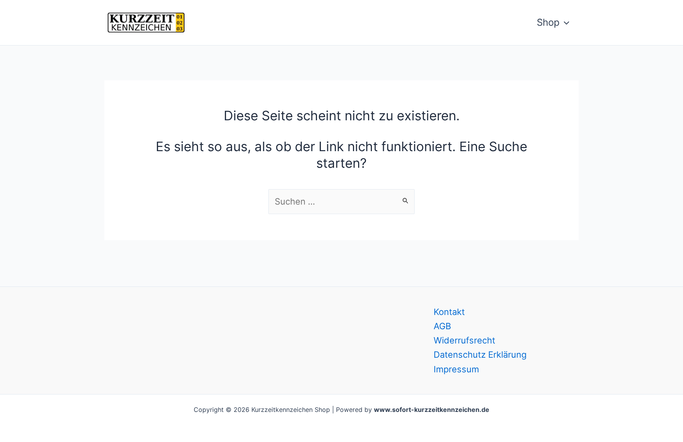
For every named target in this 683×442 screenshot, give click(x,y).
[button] (564, 22)
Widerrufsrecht (464, 340)
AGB (442, 326)
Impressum (456, 369)
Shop (548, 22)
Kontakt (449, 312)
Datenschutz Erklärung (480, 354)
